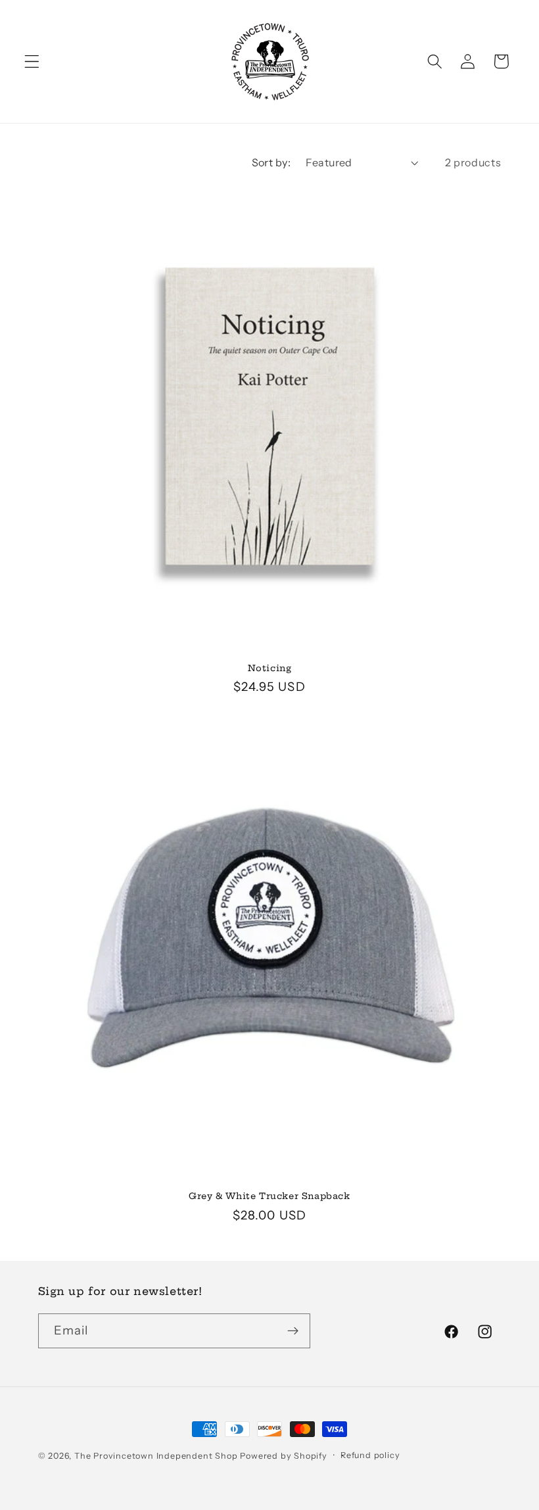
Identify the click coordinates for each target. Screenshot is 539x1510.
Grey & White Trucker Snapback (269, 1196)
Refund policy (370, 1455)
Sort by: (271, 162)
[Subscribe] (293, 1331)
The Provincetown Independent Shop (156, 1456)
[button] (32, 61)
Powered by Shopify (283, 1456)
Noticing (270, 668)
